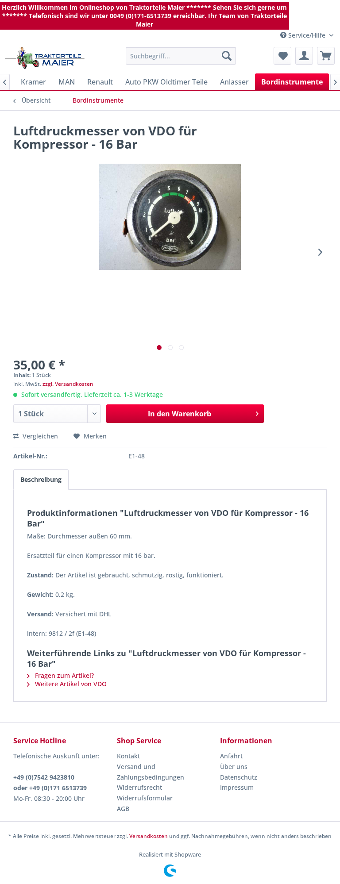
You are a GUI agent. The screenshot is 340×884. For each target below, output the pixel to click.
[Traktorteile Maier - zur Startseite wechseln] (44, 58)
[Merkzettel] (282, 56)
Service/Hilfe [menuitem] (306, 35)
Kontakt (128, 756)
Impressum (237, 787)
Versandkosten (148, 836)
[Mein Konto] (304, 56)
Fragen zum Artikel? (63, 675)
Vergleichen (39, 436)
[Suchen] (226, 56)
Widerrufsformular (145, 798)
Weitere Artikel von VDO (70, 684)
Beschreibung (41, 479)
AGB (123, 808)
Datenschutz (238, 777)
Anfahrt (231, 756)
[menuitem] (181, 56)
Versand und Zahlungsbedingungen (150, 771)
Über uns (233, 766)
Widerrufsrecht (139, 787)
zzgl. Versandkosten (67, 384)
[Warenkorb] (326, 56)
